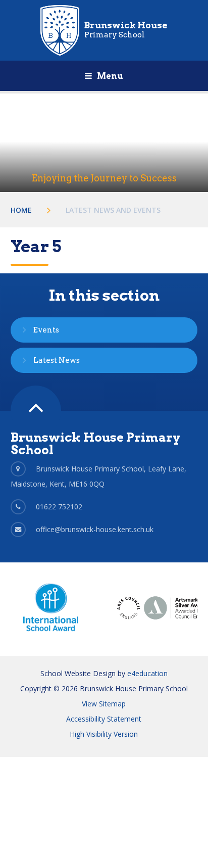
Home (21, 210)
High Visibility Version (104, 734)
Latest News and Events (113, 210)
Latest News (56, 360)
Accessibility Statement (103, 719)
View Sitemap (104, 703)
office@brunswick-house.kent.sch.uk (94, 529)
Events (46, 330)
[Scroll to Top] (36, 411)
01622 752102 (59, 506)
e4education (147, 673)
